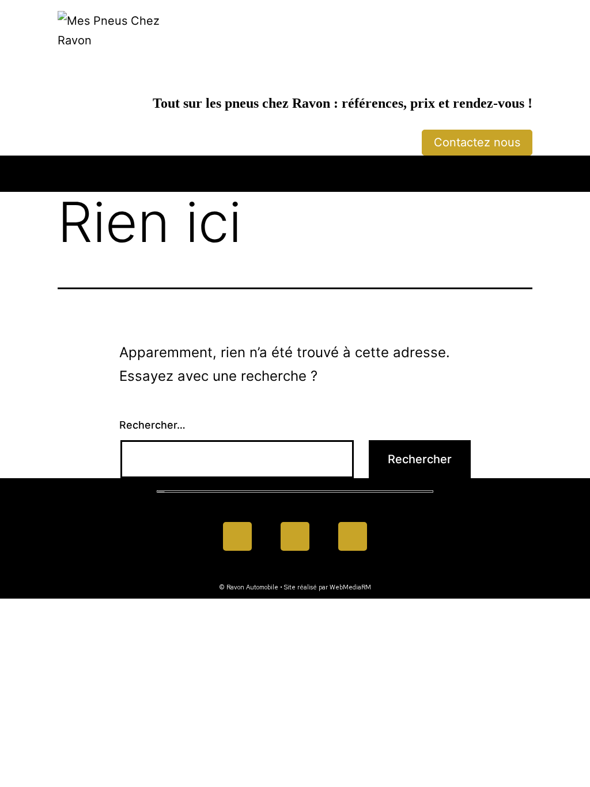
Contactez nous (477, 142)
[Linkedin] (295, 536)
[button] (295, 170)
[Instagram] (352, 536)
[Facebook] (237, 536)
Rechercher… (152, 425)
